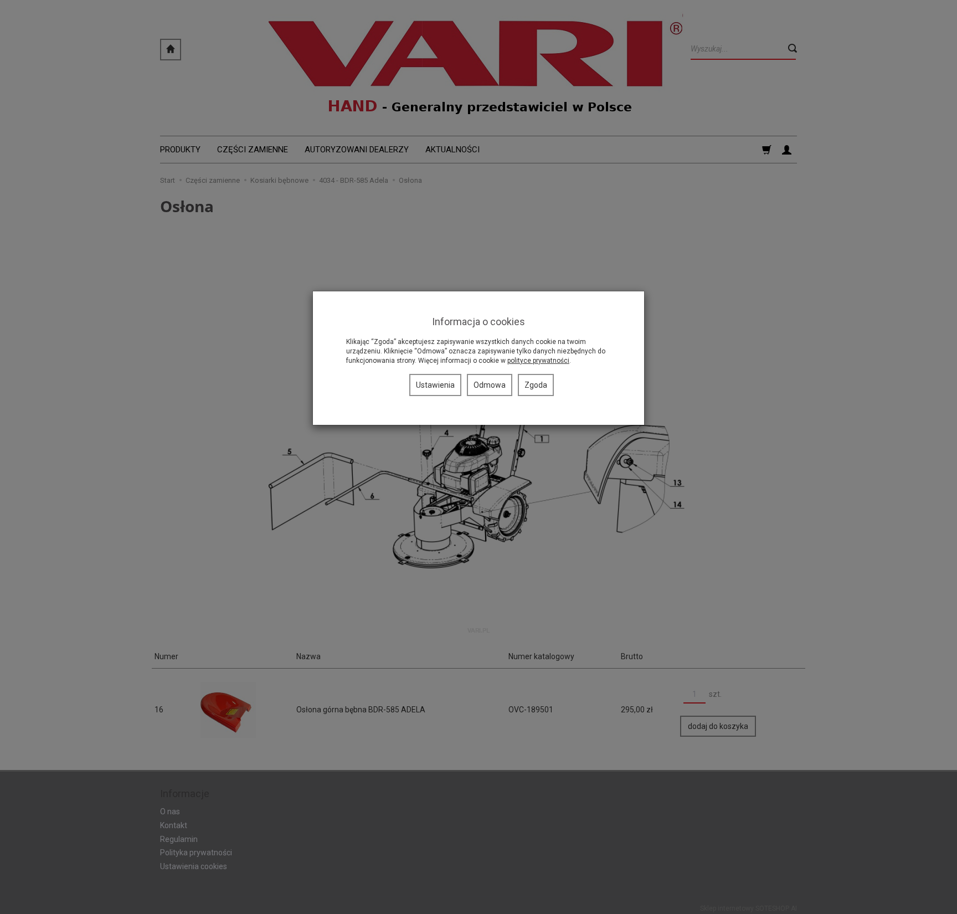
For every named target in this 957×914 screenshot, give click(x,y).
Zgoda (535, 385)
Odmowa (490, 385)
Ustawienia (435, 385)
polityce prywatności (538, 360)
